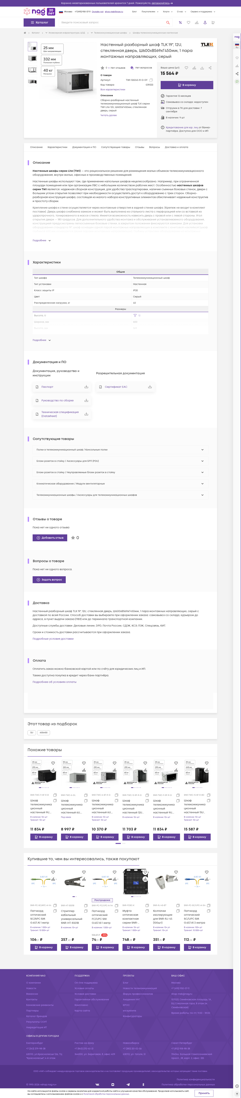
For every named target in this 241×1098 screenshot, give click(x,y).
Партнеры (32, 1010)
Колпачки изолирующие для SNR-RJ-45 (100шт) (162, 917)
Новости (31, 988)
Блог (134, 11)
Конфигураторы (132, 1016)
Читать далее (108, 115)
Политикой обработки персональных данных (106, 1094)
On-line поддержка (86, 982)
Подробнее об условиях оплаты (54, 682)
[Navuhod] (113, 1085)
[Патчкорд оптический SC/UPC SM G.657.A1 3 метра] (197, 881)
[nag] (143, 1085)
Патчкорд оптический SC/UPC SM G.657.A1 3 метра (194, 917)
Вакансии (32, 994)
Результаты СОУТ (36, 1021)
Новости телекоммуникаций (140, 988)
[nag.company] (97, 1085)
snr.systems (129, 1010)
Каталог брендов (36, 1016)
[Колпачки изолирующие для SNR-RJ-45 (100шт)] (166, 881)
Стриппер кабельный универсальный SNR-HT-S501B (71, 917)
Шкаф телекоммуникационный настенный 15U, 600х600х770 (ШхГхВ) (194, 806)
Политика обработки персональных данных (188, 1084)
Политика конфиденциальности (196, 1079)
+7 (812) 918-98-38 (180, 1048)
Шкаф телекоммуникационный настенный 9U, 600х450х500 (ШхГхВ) (41, 806)
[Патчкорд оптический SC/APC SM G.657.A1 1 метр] (43, 881)
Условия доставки (85, 994)
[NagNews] (128, 1085)
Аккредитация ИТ (36, 1027)
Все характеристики (112, 89)
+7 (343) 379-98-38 (35, 1048)
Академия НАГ (131, 999)
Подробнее (39, 240)
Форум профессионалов (138, 994)
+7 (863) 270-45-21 (84, 1048)
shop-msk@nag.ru (114, 11)
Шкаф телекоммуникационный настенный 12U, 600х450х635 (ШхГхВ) (133, 807)
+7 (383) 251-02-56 (132, 1048)
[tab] (36, 147)
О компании (33, 982)
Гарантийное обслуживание (92, 999)
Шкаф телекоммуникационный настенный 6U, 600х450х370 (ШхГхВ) (102, 806)
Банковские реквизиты (40, 1005)
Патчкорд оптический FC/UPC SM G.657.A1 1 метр (101, 917)
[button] (120, 3)
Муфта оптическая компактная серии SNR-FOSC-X (130, 917)
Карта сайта (82, 1010)
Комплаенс (81, 1005)
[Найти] (168, 22)
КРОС (126, 1005)
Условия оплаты (84, 988)
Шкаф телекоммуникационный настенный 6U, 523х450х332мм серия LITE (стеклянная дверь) (71, 807)
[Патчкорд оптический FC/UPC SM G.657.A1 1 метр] (105, 881)
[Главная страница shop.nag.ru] (39, 11)
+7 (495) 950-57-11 (82, 11)
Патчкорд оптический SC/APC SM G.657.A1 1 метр (39, 917)
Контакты (31, 999)
